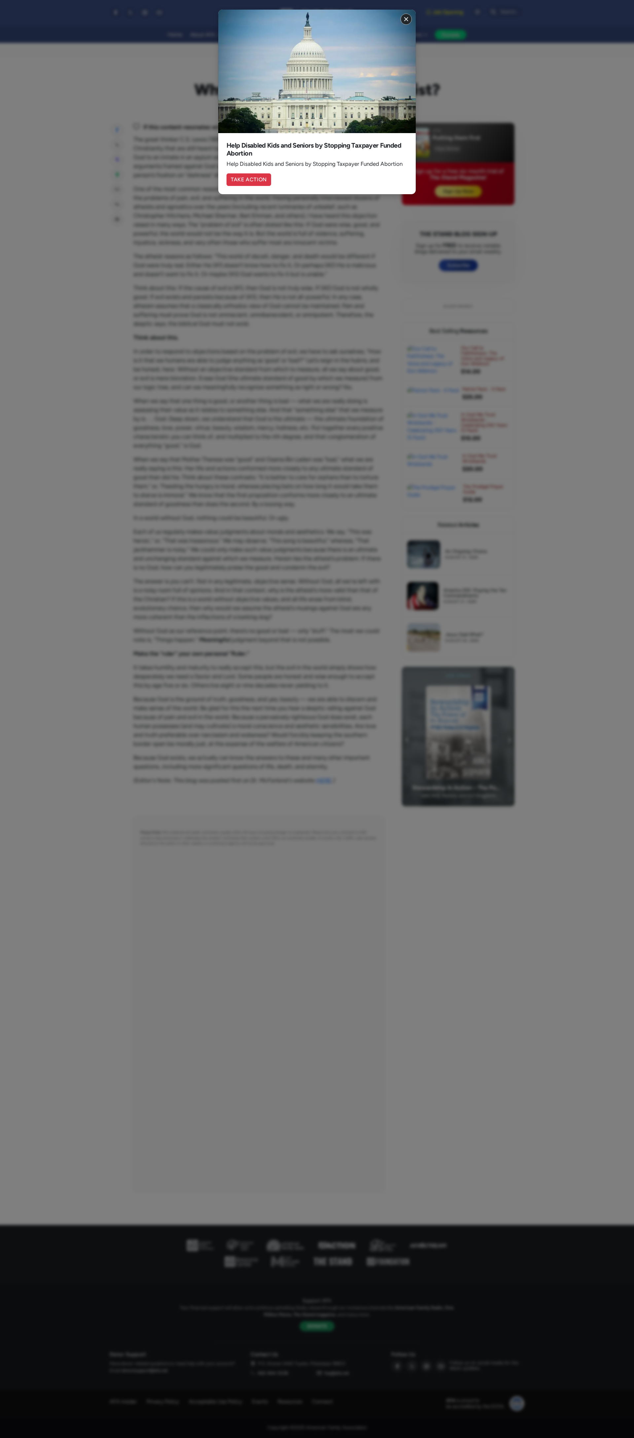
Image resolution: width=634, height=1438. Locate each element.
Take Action (249, 179)
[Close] (406, 19)
